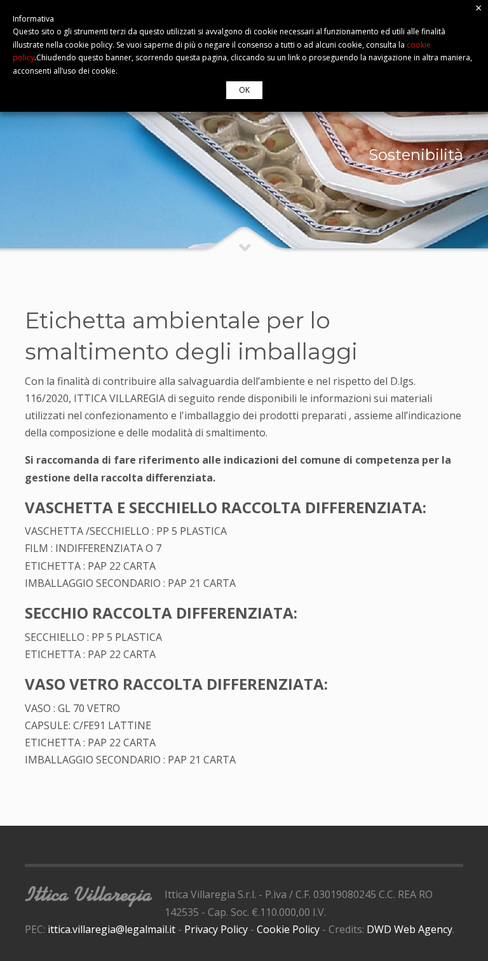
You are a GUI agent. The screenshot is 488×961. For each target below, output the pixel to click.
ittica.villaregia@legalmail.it (111, 929)
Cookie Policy (288, 929)
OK (244, 89)
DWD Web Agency (409, 929)
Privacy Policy (216, 929)
